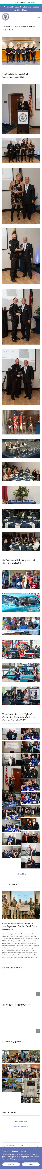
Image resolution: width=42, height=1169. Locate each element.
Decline (11, 1164)
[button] (39, 17)
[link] (5, 17)
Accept (31, 1164)
